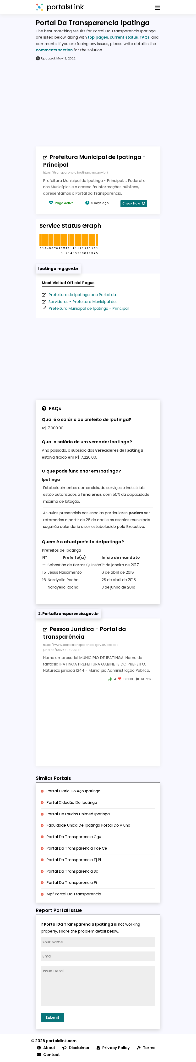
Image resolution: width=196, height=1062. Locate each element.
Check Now (131, 203)
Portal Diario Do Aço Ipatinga (73, 791)
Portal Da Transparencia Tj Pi (73, 860)
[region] (98, 103)
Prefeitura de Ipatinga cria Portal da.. (83, 295)
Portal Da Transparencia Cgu (73, 837)
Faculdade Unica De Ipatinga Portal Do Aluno (88, 825)
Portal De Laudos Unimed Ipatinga (78, 814)
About (49, 1047)
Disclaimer (79, 1047)
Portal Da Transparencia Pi (71, 882)
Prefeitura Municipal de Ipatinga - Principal (94, 161)
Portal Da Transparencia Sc (72, 871)
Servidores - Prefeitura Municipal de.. (83, 301)
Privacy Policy (116, 1047)
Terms (149, 1047)
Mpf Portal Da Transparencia (73, 894)
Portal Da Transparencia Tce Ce (76, 848)
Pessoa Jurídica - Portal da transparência (84, 633)
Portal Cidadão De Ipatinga (71, 802)
